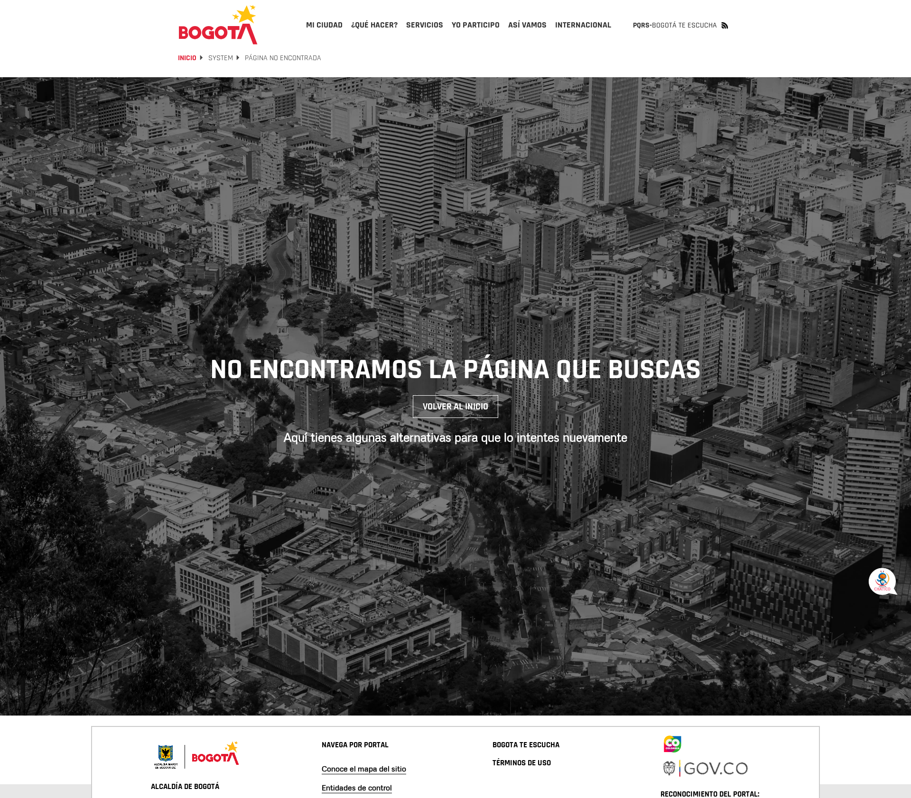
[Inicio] (218, 24)
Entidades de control (357, 787)
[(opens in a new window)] (672, 742)
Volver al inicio (455, 406)
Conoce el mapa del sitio (364, 768)
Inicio (187, 58)
